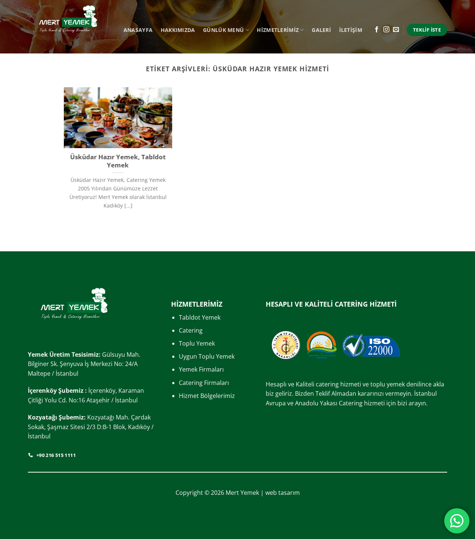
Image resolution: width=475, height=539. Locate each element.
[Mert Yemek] (68, 27)
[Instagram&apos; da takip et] (386, 29)
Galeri (321, 29)
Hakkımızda (178, 29)
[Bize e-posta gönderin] (396, 29)
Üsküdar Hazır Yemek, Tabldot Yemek (118, 161)
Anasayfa (138, 29)
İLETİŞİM (350, 29)
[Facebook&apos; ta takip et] (377, 29)
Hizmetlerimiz (278, 29)
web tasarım (282, 493)
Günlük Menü (223, 29)
